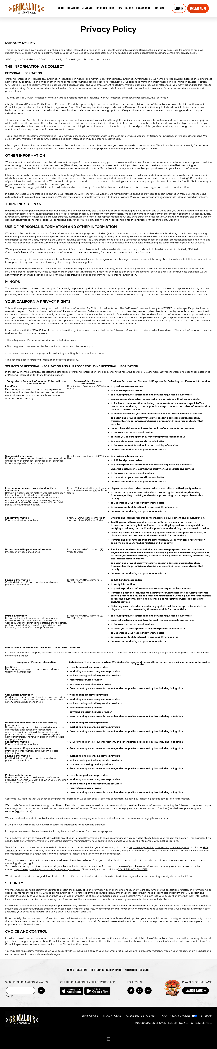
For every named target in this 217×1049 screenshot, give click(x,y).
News (70, 970)
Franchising (143, 8)
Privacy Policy (111, 1015)
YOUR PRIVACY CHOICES (132, 869)
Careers (81, 970)
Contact (159, 8)
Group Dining (114, 970)
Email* (9, 996)
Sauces (130, 9)
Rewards (87, 8)
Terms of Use (89, 1015)
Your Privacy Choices (176, 1015)
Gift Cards (97, 970)
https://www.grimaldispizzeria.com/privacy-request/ (159, 847)
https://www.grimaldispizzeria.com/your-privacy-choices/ (47, 869)
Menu (61, 8)
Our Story (115, 8)
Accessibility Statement (141, 1015)
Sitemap (206, 1015)
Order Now (198, 8)
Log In (178, 8)
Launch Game (197, 991)
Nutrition (131, 970)
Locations (73, 8)
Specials (101, 8)
